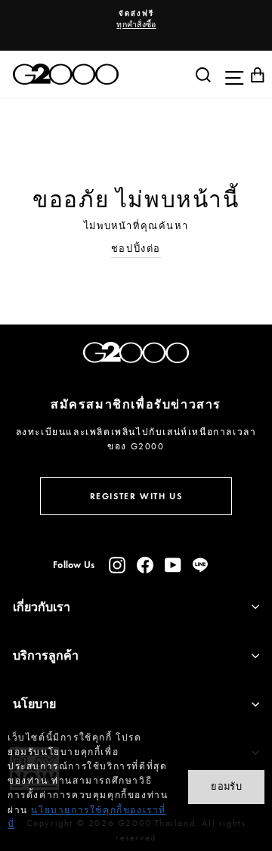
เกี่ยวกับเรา (41, 607)
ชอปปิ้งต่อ (136, 248)
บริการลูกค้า (46, 655)
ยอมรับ (226, 786)
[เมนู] (230, 74)
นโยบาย (34, 704)
